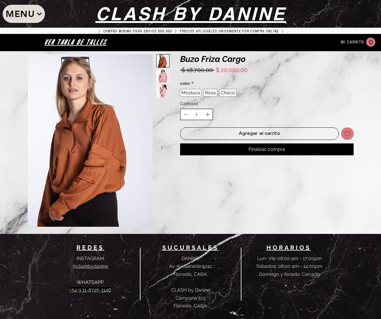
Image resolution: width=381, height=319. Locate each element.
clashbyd (86, 266)
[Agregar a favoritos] (347, 133)
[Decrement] (185, 114)
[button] (370, 42)
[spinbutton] (196, 114)
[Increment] (208, 114)
